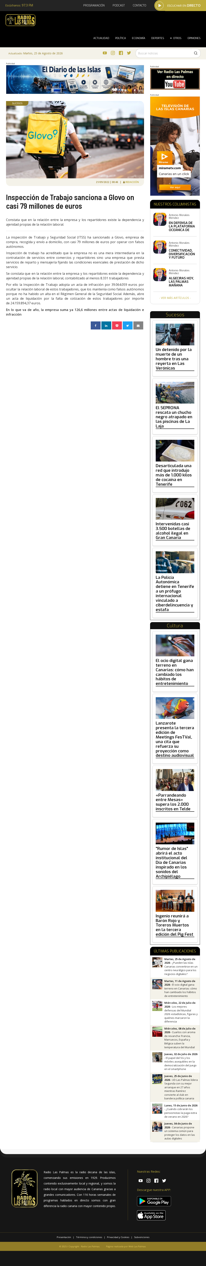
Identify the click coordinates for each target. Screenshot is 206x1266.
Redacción (132, 182)
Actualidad (101, 38)
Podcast (119, 5)
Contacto (139, 5)
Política (120, 38)
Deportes (157, 38)
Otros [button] (176, 38)
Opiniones (194, 38)
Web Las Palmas (137, 1246)
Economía (138, 38)
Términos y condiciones (89, 1237)
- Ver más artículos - (175, 298)
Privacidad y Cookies (118, 1237)
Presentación (64, 1237)
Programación (94, 5)
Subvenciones (141, 1237)
